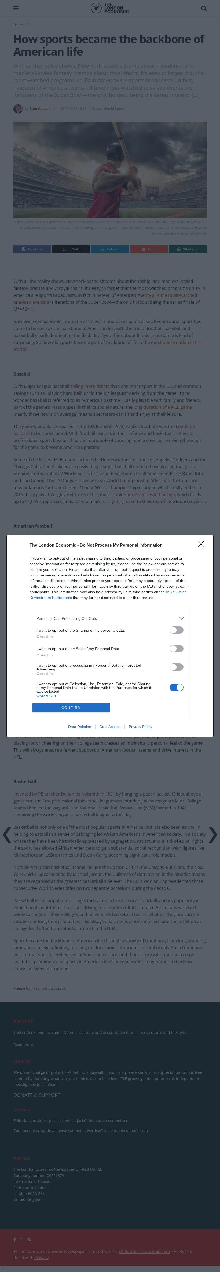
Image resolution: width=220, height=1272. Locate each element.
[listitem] (110, 618)
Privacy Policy (140, 727)
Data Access (110, 727)
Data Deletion (79, 727)
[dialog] (110, 636)
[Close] (203, 546)
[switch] (177, 630)
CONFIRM (71, 708)
